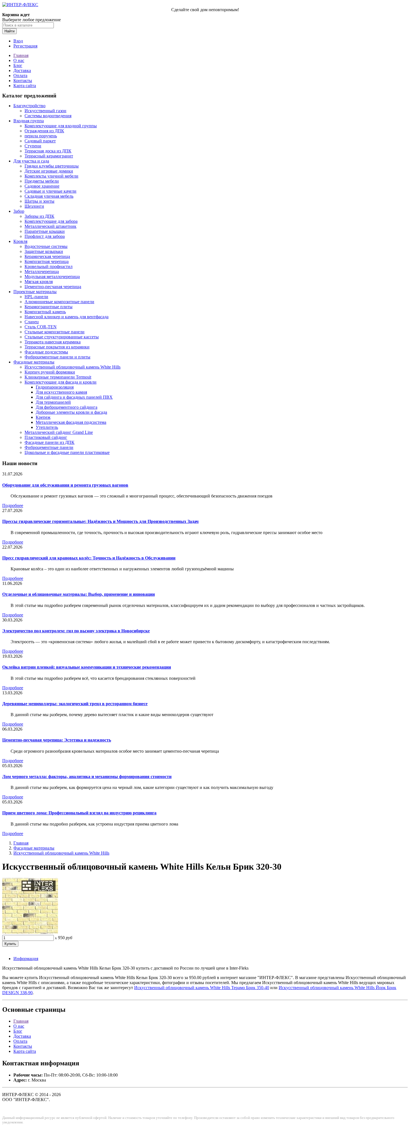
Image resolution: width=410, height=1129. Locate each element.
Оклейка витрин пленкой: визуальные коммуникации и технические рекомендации (86, 667)
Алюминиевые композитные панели (59, 301)
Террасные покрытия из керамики (57, 347)
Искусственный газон (45, 110)
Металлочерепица (42, 271)
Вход (18, 41)
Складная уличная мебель (49, 196)
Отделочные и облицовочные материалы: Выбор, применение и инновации (78, 594)
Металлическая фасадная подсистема (71, 422)
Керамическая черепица (47, 256)
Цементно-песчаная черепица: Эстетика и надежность (56, 740)
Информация (25, 958)
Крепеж (43, 417)
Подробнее (12, 505)
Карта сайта (24, 85)
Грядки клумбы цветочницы (52, 166)
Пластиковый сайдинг (46, 437)
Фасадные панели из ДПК (49, 442)
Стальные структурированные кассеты (62, 336)
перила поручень (41, 135)
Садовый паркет (40, 140)
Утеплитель (47, 427)
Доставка (22, 70)
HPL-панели (36, 296)
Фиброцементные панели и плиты (57, 357)
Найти (9, 31)
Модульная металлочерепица (52, 276)
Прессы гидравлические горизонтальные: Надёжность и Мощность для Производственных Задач (100, 521)
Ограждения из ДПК (44, 130)
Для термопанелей (53, 402)
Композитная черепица (47, 261)
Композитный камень (45, 311)
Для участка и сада (31, 161)
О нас (18, 60)
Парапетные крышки (45, 231)
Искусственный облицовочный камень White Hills (72, 367)
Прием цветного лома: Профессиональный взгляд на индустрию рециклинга (79, 812)
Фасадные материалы (33, 362)
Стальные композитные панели (55, 331)
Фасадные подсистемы (46, 352)
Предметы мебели (42, 181)
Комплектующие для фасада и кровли (61, 382)
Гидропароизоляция (55, 387)
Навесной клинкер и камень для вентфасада (66, 316)
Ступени (33, 145)
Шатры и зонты (39, 201)
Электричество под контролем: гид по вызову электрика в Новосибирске (76, 630)
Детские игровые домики (49, 171)
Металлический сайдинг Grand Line (59, 432)
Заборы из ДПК (39, 216)
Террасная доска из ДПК (48, 151)
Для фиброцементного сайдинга (66, 407)
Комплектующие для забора (51, 221)
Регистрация (25, 46)
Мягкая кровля (39, 281)
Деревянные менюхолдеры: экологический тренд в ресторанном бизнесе (75, 703)
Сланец (32, 321)
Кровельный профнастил (49, 266)
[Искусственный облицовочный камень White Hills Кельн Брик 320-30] (30, 932)
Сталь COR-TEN (41, 326)
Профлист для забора (45, 236)
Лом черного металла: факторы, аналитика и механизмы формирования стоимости (87, 776)
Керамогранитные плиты (49, 306)
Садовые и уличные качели (50, 191)
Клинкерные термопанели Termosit (58, 377)
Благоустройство (29, 105)
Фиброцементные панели (49, 447)
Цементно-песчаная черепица (53, 286)
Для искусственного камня (61, 392)
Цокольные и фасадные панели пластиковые (67, 452)
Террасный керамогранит (49, 156)
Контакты (22, 80)
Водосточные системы (46, 246)
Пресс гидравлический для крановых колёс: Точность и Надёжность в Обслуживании (88, 558)
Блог (17, 65)
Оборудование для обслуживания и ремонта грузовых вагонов (65, 485)
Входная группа (28, 120)
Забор (18, 211)
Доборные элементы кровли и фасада (71, 412)
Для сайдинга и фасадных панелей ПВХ (74, 397)
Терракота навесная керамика (53, 341)
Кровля (20, 241)
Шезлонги (34, 206)
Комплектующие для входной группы (61, 125)
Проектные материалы (35, 291)
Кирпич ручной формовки (50, 372)
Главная (20, 55)
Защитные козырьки (44, 251)
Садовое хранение (42, 186)
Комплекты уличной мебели (51, 176)
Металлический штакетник (50, 226)
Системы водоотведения (48, 115)
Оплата (20, 75)
